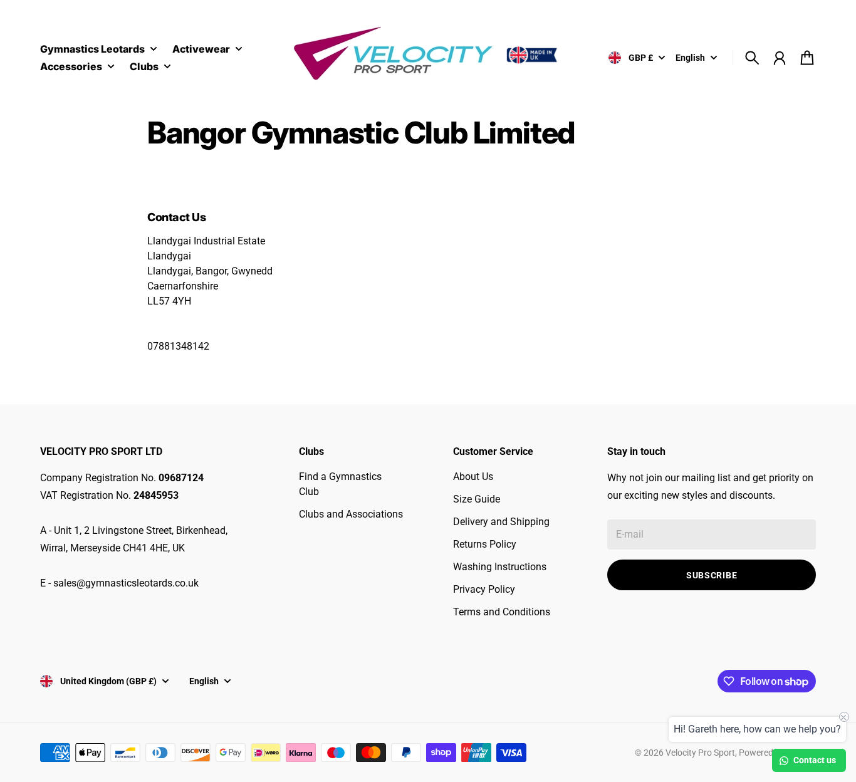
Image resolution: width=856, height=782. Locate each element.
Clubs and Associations (351, 514)
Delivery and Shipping (501, 522)
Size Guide (476, 499)
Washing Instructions (499, 567)
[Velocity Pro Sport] (428, 55)
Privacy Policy (484, 589)
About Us (473, 476)
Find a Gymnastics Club (340, 484)
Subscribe (711, 575)
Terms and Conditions (501, 612)
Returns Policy (484, 544)
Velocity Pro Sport (700, 753)
